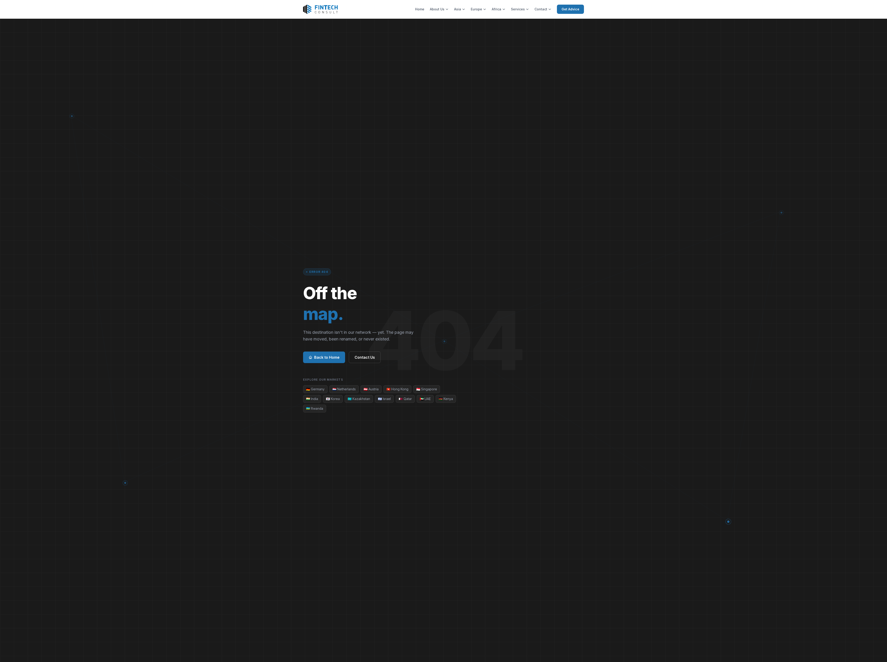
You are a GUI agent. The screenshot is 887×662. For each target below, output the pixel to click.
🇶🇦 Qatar (405, 399)
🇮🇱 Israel (384, 399)
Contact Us (365, 357)
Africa (496, 9)
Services (518, 9)
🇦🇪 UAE (425, 399)
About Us (437, 9)
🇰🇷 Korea (333, 399)
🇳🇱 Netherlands (344, 389)
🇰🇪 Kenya (446, 399)
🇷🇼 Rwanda (314, 408)
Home (419, 9)
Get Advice (570, 9)
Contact (541, 9)
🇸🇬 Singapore (426, 389)
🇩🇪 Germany (315, 389)
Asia (457, 9)
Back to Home (327, 357)
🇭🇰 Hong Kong (397, 389)
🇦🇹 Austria (371, 389)
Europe (476, 9)
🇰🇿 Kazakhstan (359, 399)
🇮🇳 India (312, 399)
